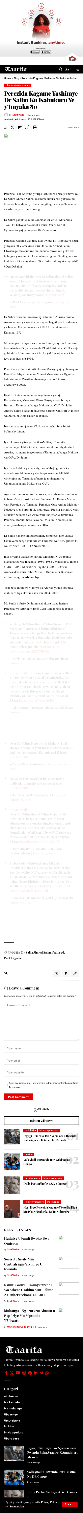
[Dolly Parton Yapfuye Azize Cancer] (12, 1185)
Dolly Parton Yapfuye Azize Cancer (45, 1184)
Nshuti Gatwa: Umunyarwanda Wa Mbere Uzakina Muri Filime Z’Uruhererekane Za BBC (28, 1290)
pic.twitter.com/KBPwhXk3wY (39, 841)
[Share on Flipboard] (19, 127)
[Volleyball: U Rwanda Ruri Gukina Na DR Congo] (12, 1161)
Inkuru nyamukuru (48, 1130)
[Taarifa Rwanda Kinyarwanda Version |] (16, 69)
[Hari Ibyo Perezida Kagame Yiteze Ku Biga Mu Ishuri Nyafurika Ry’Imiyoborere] (12, 1209)
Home (7, 78)
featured (58, 952)
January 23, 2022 (20, 663)
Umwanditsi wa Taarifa (19, 1326)
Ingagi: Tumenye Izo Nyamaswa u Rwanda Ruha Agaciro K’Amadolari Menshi (52, 1452)
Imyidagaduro (32, 1178)
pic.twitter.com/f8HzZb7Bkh (28, 891)
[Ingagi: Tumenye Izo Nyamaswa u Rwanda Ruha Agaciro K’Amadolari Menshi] (12, 1138)
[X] (12, 1372)
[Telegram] (41, 1372)
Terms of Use (17, 1506)
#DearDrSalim (54, 295)
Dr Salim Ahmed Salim (36, 952)
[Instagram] (24, 1372)
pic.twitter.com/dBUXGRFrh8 (29, 651)
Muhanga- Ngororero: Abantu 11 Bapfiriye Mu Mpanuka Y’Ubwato (29, 1315)
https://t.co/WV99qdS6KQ (36, 700)
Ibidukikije (30, 1130)
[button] (70, 1504)
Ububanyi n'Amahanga (18, 85)
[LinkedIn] (35, 1372)
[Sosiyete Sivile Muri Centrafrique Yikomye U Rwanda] (69, 1263)
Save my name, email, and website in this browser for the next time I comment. (43, 1085)
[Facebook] (6, 1372)
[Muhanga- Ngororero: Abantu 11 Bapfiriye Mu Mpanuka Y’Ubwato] (69, 1314)
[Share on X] (12, 127)
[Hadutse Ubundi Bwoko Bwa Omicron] (69, 1242)
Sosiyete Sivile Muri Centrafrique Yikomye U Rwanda (23, 1264)
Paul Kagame (13, 958)
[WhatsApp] (47, 1372)
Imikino (29, 1154)
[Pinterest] (30, 1372)
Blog (16, 78)
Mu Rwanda (53, 1201)
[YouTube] (18, 1372)
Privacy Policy (49, 1502)
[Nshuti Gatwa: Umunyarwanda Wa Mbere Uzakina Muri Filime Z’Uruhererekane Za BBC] (69, 1288)
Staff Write (18, 114)
